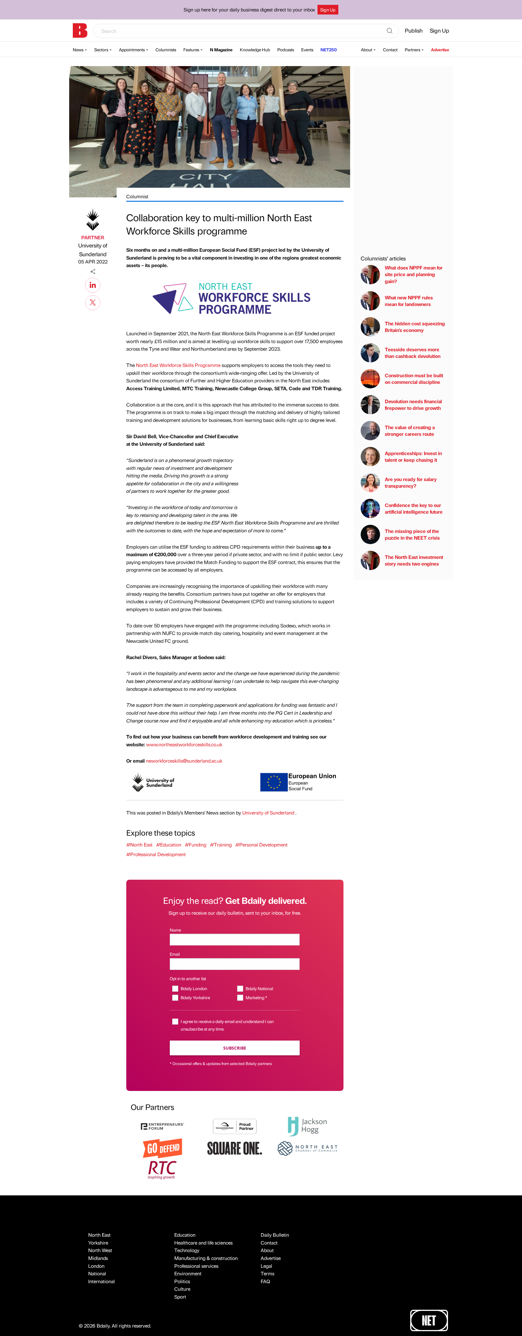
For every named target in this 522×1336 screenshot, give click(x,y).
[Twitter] (92, 301)
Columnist (137, 196)
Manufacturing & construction (206, 1258)
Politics (182, 1281)
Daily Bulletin (275, 1235)
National (97, 1273)
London (96, 1266)
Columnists (166, 49)
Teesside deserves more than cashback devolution (412, 352)
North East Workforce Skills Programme (178, 365)
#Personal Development (261, 844)
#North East (139, 844)
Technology (186, 1250)
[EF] (162, 1126)
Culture (182, 1289)
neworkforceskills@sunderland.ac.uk (184, 760)
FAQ (265, 1281)
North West (100, 1250)
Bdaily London (194, 988)
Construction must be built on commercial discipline (414, 378)
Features (191, 49)
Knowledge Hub (255, 49)
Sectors (101, 49)
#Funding (195, 844)
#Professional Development (156, 854)
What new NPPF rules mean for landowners (409, 300)
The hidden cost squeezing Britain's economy (415, 326)
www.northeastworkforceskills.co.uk (184, 744)
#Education (168, 844)
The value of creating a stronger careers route (410, 430)
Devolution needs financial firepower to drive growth (413, 404)
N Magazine (221, 49)
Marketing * (256, 997)
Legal (266, 1266)
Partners (412, 49)
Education (184, 1235)
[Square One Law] (234, 1147)
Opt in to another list (188, 978)
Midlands (98, 1258)
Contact (390, 49)
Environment (187, 1273)
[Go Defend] (162, 1147)
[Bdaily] (80, 30)
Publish (414, 30)
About (366, 49)
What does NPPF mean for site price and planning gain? (414, 274)
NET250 (329, 49)
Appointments (132, 49)
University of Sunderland (92, 249)
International (101, 1281)
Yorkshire (98, 1242)
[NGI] (234, 1126)
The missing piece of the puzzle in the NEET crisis (412, 534)
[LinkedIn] (92, 284)
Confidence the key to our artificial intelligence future (414, 508)
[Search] (389, 31)
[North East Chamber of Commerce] (307, 1147)
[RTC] (162, 1169)
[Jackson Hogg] (307, 1126)
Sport (180, 1296)
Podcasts (285, 49)
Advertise (440, 49)
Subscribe (234, 1048)
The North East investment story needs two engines (414, 560)
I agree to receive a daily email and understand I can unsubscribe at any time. (227, 1025)
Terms (267, 1273)
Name (175, 930)
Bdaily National (259, 988)
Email (175, 954)
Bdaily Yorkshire (195, 997)
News (78, 49)
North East (99, 1235)
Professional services (196, 1266)
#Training (221, 844)
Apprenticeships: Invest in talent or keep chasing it (413, 456)
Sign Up (328, 10)
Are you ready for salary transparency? (411, 482)
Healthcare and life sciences (203, 1242)
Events (307, 49)
